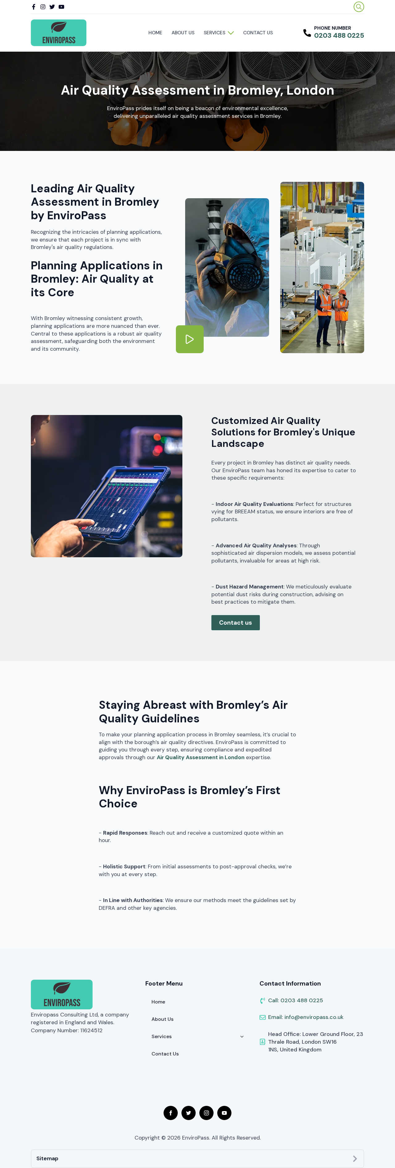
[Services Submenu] (232, 33)
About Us (183, 33)
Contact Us (258, 33)
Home (155, 33)
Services (214, 33)
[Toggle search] (359, 7)
